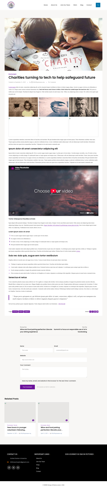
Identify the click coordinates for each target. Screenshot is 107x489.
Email (56, 346)
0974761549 (62, 304)
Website (23, 356)
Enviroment (12, 74)
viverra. (78, 251)
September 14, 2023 (12, 433)
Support (26, 311)
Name (22, 346)
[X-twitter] (14, 468)
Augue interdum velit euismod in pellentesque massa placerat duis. (61, 225)
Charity (15, 311)
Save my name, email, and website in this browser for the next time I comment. (49, 381)
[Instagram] (18, 468)
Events (21, 311)
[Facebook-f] (9, 468)
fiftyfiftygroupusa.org (38, 82)
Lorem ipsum (12, 87)
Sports (48, 425)
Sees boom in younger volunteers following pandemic (16, 430)
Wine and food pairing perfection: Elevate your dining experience (51, 430)
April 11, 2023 (44, 433)
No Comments (52, 82)
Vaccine (15, 425)
